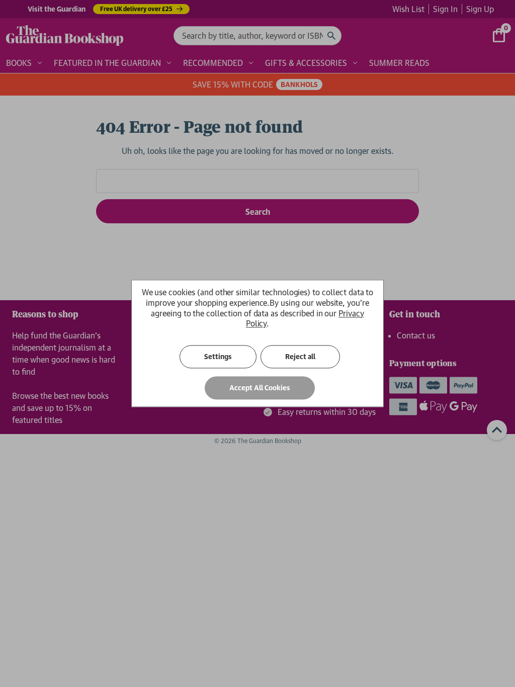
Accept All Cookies (259, 388)
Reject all (300, 357)
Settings (218, 357)
